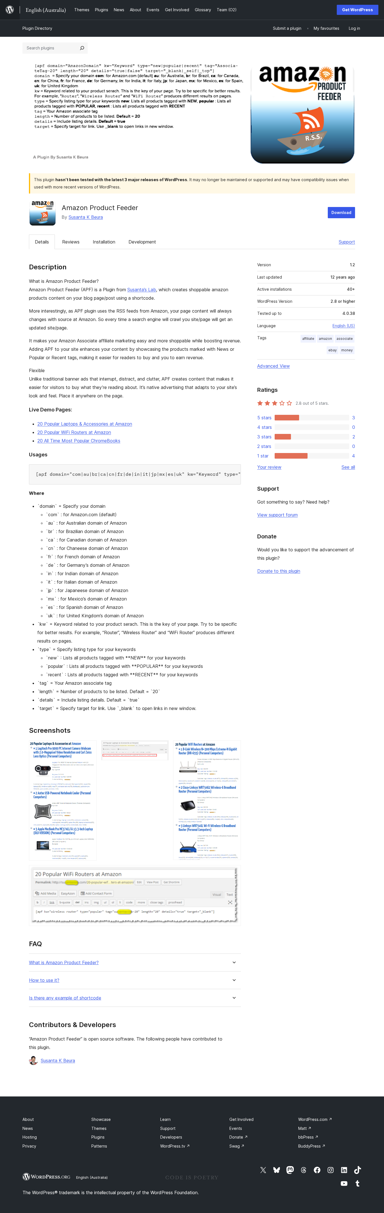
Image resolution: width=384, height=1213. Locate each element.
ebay (332, 350)
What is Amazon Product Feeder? (64, 962)
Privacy (29, 1146)
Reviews (71, 242)
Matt (304, 1128)
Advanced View (273, 366)
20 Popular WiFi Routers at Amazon (74, 432)
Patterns (99, 1146)
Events (235, 1128)
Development (142, 242)
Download (341, 212)
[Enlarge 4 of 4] (233, 872)
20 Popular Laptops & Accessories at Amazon (84, 424)
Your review (269, 467)
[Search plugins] (82, 48)
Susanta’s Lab (141, 289)
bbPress (308, 1137)
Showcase (101, 1119)
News (27, 1128)
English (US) (344, 325)
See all (348, 467)
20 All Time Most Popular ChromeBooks (78, 440)
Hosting (29, 1137)
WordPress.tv (175, 1146)
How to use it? (44, 980)
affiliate (308, 338)
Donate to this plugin (278, 571)
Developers (171, 1137)
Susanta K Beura (86, 217)
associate (344, 338)
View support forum (277, 515)
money (347, 350)
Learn (165, 1119)
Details (42, 242)
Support (347, 242)
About (28, 1119)
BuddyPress (312, 1146)
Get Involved (241, 1119)
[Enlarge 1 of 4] (89, 748)
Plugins (98, 1137)
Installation (104, 242)
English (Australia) (92, 1177)
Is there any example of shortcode (65, 998)
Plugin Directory (37, 28)
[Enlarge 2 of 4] (161, 748)
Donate (238, 1137)
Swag (237, 1146)
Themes (99, 1128)
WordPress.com (315, 1119)
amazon (325, 338)
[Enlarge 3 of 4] (233, 748)
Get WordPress (357, 9)
